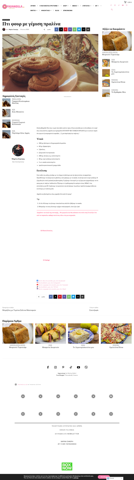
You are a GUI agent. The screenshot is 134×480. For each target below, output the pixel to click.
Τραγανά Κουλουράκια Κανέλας (20, 102)
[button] (112, 9)
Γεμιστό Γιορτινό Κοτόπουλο (18, 123)
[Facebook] (111, 5)
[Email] (84, 29)
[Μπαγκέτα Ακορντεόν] (106, 63)
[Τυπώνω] (88, 29)
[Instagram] (114, 5)
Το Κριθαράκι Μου (118, 92)
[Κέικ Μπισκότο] (6, 113)
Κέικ (13, 109)
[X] (61, 29)
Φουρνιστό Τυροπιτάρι (110, 55)
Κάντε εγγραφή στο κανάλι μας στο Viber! (52, 289)
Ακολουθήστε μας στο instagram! (49, 283)
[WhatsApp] (75, 29)
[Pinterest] (65, 29)
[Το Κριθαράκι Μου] (106, 93)
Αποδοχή (104, 477)
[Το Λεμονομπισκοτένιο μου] (106, 73)
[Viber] (126, 5)
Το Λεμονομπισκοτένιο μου (120, 73)
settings (75, 478)
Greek (111, 478)
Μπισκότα (6, 19)
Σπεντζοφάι (93, 310)
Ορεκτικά (114, 79)
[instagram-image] (23, 396)
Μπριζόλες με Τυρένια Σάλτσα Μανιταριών (19, 310)
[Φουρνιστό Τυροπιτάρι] (117, 41)
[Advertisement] (67, 111)
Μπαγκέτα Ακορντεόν (119, 62)
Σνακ (113, 59)
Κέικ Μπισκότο (18, 112)
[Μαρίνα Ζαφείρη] (4, 29)
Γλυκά (113, 69)
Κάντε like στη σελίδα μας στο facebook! (51, 281)
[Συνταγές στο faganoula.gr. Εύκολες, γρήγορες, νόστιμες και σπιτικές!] (13, 6)
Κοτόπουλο (16, 120)
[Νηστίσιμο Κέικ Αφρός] (6, 134)
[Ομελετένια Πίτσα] (106, 83)
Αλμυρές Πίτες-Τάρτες (110, 52)
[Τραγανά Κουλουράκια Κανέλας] (6, 102)
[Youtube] (122, 5)
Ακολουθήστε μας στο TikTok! (48, 287)
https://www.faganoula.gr (18, 161)
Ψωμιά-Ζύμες (16, 98)
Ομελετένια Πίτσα (118, 82)
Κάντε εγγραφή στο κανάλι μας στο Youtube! (53, 285)
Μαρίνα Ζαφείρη (13, 29)
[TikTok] (118, 5)
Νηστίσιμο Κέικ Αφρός (21, 133)
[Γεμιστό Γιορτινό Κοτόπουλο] (6, 124)
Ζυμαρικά (114, 89)
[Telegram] (79, 29)
